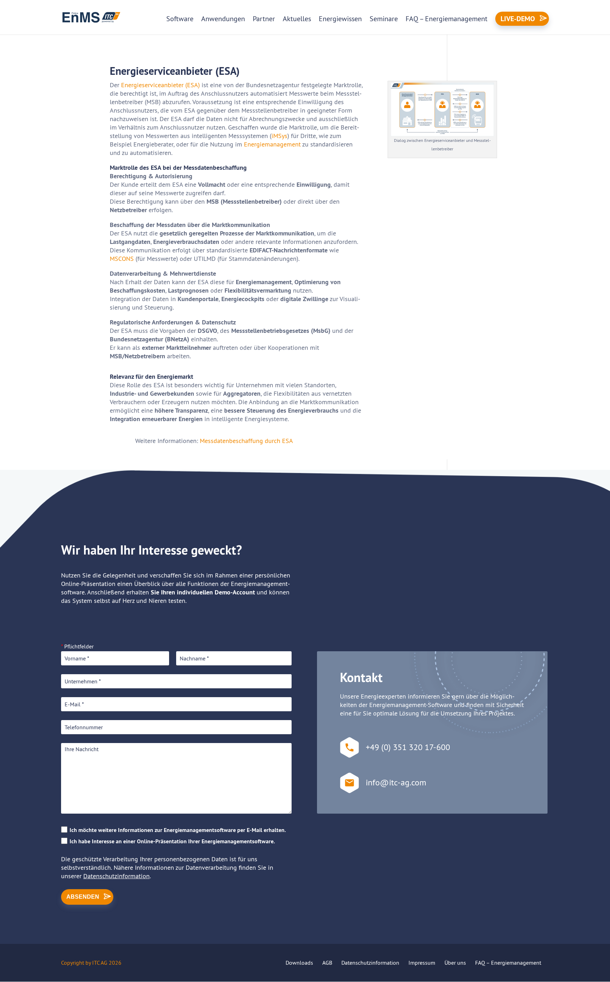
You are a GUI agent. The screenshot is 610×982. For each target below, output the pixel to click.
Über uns (455, 962)
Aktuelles (297, 18)
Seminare (384, 18)
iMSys (279, 136)
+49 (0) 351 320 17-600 (408, 747)
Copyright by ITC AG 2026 (91, 962)
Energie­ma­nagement (272, 144)
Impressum (421, 962)
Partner (264, 18)
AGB (327, 962)
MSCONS (122, 259)
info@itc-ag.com (396, 782)
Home (70, 45)
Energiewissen (340, 18)
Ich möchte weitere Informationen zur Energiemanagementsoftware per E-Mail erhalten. (178, 830)
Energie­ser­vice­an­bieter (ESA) (160, 85)
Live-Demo (518, 18)
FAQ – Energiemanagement (447, 18)
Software (179, 18)
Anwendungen (223, 18)
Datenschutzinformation (116, 876)
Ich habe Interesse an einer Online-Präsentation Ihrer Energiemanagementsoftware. (172, 841)
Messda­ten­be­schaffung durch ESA (246, 441)
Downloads (299, 962)
